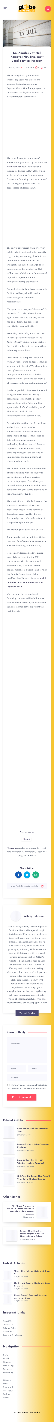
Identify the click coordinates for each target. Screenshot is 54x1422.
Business (7, 1369)
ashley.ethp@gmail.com (35, 1002)
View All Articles (27, 1013)
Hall (44, 848)
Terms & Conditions (12, 1335)
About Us (7, 1321)
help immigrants (15, 851)
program (22, 855)
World (6, 1358)
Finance (7, 1362)
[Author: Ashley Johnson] (15, 916)
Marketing (8, 1372)
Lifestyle (7, 1380)
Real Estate (8, 1391)
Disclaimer (8, 1331)
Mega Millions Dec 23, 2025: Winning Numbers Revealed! (30, 1161)
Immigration (9, 1387)
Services (32, 855)
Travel (6, 1383)
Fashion (7, 1394)
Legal (39, 851)
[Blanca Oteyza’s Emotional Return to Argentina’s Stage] (7, 1299)
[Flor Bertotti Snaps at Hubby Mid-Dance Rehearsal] (7, 1287)
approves (30, 848)
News (5, 1355)
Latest (27, 839)
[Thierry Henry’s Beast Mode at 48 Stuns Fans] (7, 1275)
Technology (8, 1365)
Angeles (21, 848)
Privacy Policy (10, 1328)
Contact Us (8, 1324)
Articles (6, 1397)
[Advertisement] (27, 128)
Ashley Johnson (34, 916)
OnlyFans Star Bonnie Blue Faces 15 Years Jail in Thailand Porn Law (33, 1177)
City (38, 848)
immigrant (30, 851)
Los (45, 851)
